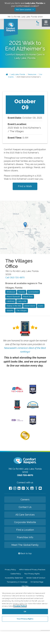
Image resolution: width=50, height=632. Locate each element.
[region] (25, 608)
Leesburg (10, 301)
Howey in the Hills (14, 306)
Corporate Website (25, 522)
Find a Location (25, 529)
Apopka (10, 310)
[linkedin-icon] (19, 488)
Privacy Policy (10, 570)
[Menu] (46, 23)
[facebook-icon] (10, 488)
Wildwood (11, 292)
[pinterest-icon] (23, 488)
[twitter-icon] (27, 488)
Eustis (40, 306)
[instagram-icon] (14, 488)
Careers (25, 499)
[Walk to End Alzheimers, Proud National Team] (17, 421)
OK (25, 611)
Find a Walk (25, 186)
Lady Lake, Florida (18, 74)
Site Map (25, 586)
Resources (32, 74)
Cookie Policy (16, 574)
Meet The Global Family (25, 544)
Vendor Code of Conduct (35, 578)
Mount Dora (28, 296)
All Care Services (25, 514)
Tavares (21, 292)
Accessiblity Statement (14, 578)
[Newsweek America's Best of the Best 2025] (17, 409)
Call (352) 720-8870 (15, 277)
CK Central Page (37, 582)
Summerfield (33, 292)
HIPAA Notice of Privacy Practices (32, 570)
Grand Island (29, 306)
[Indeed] (36, 488)
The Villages (21, 310)
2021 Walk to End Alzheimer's (29, 77)
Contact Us (25, 507)
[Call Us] (38, 24)
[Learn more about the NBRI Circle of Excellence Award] (25, 439)
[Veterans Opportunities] (17, 393)
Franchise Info (25, 537)
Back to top (26, 553)
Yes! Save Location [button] (24, 9)
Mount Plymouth (13, 296)
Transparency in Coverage (17, 582)
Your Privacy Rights (32, 574)
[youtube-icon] (31, 488)
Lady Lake (22, 301)
